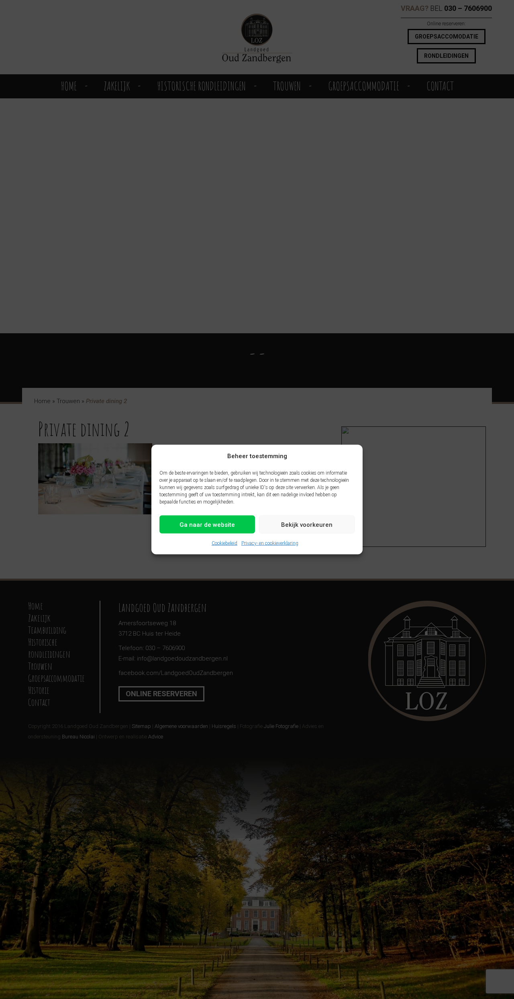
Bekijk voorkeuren (306, 524)
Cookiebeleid (224, 543)
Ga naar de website (207, 524)
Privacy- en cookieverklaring (269, 543)
